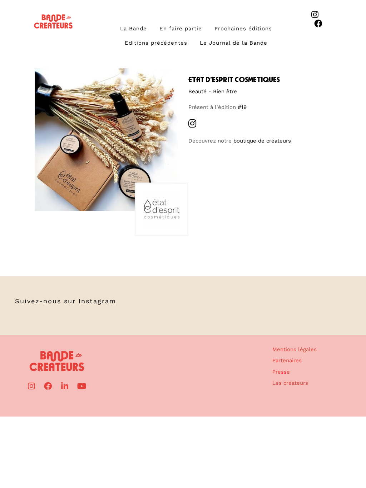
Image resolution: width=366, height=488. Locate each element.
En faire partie (180, 28)
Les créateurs (290, 383)
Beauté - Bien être (212, 91)
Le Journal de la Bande (233, 43)
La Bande (133, 28)
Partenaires (287, 360)
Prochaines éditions (243, 28)
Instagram (97, 301)
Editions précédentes (156, 43)
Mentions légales (294, 349)
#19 (242, 107)
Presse (281, 372)
